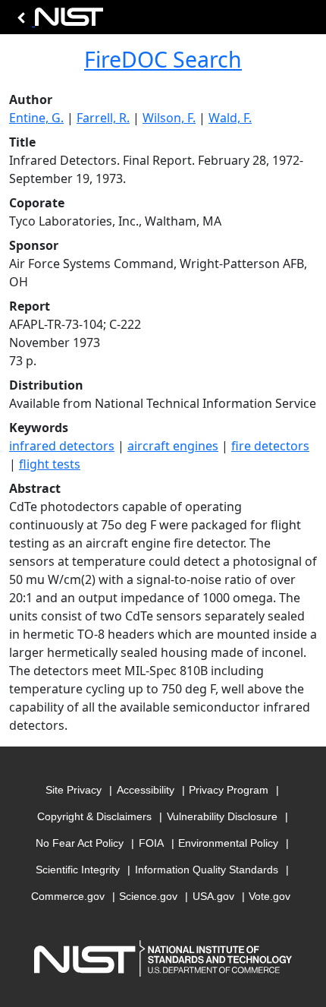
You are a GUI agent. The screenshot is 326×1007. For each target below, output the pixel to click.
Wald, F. (230, 117)
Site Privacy (73, 790)
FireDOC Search (163, 59)
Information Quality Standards (206, 869)
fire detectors (270, 445)
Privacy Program (228, 790)
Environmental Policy (228, 843)
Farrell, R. (103, 117)
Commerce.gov (68, 896)
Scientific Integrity (78, 869)
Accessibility (145, 790)
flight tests (49, 464)
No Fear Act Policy (80, 843)
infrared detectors (61, 445)
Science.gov (148, 896)
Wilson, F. (169, 117)
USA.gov (213, 896)
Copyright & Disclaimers (94, 816)
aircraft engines (172, 445)
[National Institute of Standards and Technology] (57, 21)
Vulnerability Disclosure (222, 816)
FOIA (151, 843)
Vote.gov (269, 896)
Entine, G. (36, 117)
